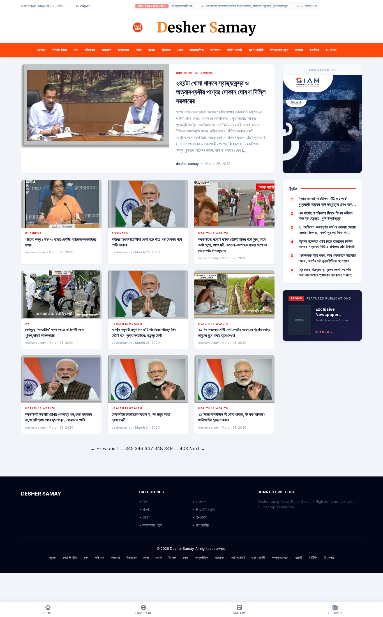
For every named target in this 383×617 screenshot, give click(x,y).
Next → (197, 448)
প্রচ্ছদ (41, 50)
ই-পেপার (331, 50)
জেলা (138, 50)
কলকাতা (106, 50)
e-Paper (83, 6)
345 (129, 448)
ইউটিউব (314, 50)
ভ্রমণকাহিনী (256, 50)
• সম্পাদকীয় (201, 525)
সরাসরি (299, 50)
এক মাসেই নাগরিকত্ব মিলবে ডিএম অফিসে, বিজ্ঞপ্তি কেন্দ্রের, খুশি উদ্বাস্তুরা (227, 6)
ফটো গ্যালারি (234, 50)
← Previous (103, 448)
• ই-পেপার (200, 517)
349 (168, 448)
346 (139, 448)
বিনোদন (166, 50)
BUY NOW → (324, 331)
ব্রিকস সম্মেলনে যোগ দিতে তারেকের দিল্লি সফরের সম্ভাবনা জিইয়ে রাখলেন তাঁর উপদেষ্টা (327, 244)
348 (158, 448)
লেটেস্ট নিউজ (59, 50)
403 (183, 448)
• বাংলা (144, 509)
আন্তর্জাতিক (197, 50)
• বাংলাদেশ (200, 501)
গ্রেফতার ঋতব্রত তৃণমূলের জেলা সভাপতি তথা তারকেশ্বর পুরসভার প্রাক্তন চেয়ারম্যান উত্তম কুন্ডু (327, 272)
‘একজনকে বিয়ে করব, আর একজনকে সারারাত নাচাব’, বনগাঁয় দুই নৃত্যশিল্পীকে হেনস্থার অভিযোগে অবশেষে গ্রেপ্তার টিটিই (327, 258)
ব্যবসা (151, 50)
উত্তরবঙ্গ (123, 50)
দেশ (76, 50)
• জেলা (144, 517)
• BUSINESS (204, 509)
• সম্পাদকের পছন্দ (150, 525)
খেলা (180, 50)
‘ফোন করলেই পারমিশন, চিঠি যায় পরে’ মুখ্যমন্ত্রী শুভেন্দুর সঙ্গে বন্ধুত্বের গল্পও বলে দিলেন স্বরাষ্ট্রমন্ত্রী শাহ (325, 201)
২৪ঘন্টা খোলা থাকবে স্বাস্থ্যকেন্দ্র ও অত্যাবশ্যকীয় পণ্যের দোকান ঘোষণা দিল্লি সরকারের (221, 92)
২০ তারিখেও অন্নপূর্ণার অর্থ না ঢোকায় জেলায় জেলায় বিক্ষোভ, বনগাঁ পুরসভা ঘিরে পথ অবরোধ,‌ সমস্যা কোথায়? (327, 230)
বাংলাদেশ (215, 50)
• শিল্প (143, 501)
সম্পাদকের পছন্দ (279, 50)
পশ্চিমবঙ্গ (90, 50)
